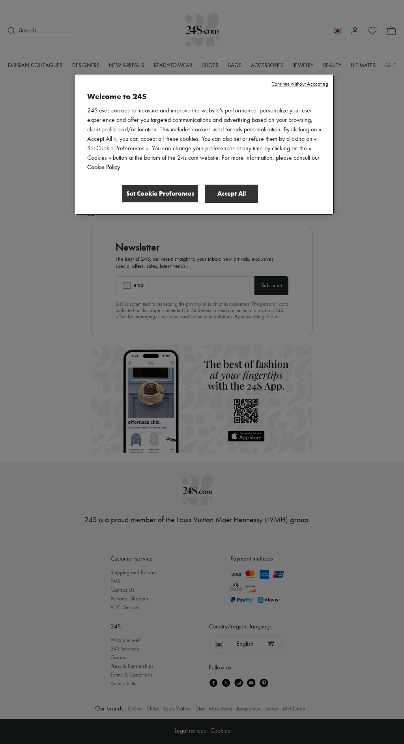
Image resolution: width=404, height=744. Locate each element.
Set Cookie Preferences (160, 193)
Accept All (231, 193)
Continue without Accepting (299, 84)
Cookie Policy (103, 168)
